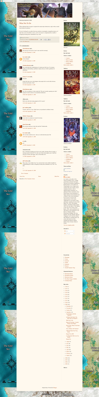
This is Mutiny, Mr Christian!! (72, 328)
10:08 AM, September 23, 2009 (29, 94)
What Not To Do (25, 23)
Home (39, 176)
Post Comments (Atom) (30, 178)
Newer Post (22, 176)
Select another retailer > (68, 65)
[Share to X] (47, 39)
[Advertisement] (71, 244)
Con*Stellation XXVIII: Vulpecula (71, 314)
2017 (66, 288)
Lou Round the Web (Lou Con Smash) (72, 336)
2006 (66, 362)
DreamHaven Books (69, 275)
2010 (66, 302)
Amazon (68, 58)
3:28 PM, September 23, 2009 (29, 145)
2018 (66, 286)
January (68, 355)
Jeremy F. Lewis (26, 76)
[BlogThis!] (46, 39)
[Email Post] (41, 39)
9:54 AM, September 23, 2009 (29, 72)
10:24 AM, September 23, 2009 (29, 111)
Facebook (67, 260)
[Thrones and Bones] (64, 170)
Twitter (66, 259)
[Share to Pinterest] (50, 39)
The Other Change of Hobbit (71, 279)
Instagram (67, 264)
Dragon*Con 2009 (70, 334)
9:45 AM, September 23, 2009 (29, 52)
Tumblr (66, 262)
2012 (66, 298)
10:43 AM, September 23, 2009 (29, 128)
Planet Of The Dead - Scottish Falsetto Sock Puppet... (72, 323)
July (67, 343)
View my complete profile (69, 225)
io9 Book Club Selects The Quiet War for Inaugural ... (72, 317)
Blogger (55, 387)
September (68, 312)
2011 (66, 300)
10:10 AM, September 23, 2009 (29, 103)
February (68, 353)
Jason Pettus (25, 124)
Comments (67, 233)
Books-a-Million (69, 61)
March (67, 351)
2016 (66, 290)
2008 (66, 358)
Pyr (23, 41)
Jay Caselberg (26, 107)
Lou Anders (25, 57)
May (67, 347)
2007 (66, 360)
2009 (66, 304)
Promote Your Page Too (68, 171)
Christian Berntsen (27, 65)
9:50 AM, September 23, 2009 (29, 60)
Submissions (27, 41)
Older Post (57, 176)
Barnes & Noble (69, 60)
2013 (66, 296)
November (68, 308)
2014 (66, 294)
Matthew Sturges (26, 116)
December (68, 306)
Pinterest (66, 266)
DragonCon (68, 339)
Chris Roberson (26, 48)
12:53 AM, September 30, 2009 (29, 170)
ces (23, 141)
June (67, 345)
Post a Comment (24, 173)
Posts (66, 231)
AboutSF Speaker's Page (70, 267)
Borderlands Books (69, 273)
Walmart (68, 161)
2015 (66, 292)
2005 (66, 364)
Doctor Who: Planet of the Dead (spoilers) (72, 326)
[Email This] (44, 39)
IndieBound (68, 63)
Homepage (67, 257)
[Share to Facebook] (48, 39)
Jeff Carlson (25, 161)
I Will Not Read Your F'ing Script (71, 331)
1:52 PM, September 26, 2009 (29, 156)
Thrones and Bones (67, 168)
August (68, 341)
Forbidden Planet (68, 280)
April (67, 349)
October (68, 310)
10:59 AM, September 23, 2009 (29, 136)
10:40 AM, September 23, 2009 (29, 119)
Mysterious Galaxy (69, 277)
